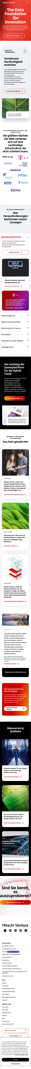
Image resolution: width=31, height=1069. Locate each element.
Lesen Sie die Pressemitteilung (13, 494)
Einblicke (4, 1015)
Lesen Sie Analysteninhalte (12, 823)
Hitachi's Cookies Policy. (21, 1054)
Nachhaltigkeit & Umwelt (9, 949)
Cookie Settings (15, 1063)
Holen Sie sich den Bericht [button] (12, 286)
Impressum (5, 1007)
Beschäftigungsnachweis (9, 997)
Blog (3, 1018)
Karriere (4, 951)
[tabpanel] (15, 86)
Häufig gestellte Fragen (8, 991)
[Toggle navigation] (27, 3)
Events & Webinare (7, 957)
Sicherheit (4, 1000)
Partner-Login (5, 1021)
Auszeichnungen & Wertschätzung (11, 968)
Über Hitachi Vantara (8, 946)
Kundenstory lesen (10, 664)
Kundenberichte (6, 1012)
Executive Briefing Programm (10, 966)
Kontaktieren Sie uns (7, 976)
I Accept (15, 1059)
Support (4, 983)
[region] (15, 1051)
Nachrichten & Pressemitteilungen (11, 954)
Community (5, 986)
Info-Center (5, 1010)
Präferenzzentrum (7, 963)
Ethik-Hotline (5, 994)
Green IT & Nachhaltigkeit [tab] (10, 51)
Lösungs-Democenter (8, 1024)
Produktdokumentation (8, 988)
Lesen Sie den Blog (9, 546)
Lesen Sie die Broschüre (11, 777)
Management (5, 960)
